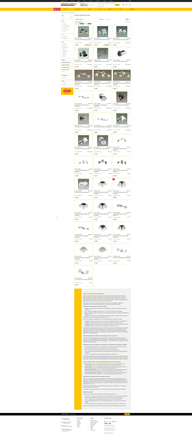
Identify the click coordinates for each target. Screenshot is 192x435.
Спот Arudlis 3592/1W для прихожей (82, 148)
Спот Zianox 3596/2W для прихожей (82, 39)
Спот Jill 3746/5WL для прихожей (82, 192)
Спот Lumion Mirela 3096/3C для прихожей (82, 171)
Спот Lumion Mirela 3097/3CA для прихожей (120, 171)
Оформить (127, 414)
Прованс (64, 54)
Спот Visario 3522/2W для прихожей (121, 39)
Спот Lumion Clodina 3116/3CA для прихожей (82, 258)
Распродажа (79, 423)
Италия (64, 83)
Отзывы (84, 1)
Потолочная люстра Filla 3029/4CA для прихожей (121, 84)
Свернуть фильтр (79, 19)
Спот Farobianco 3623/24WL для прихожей (81, 105)
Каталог (57, 9)
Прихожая (81, 23)
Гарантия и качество (93, 422)
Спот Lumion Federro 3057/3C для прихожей (101, 193)
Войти (130, 1)
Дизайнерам (98, 1)
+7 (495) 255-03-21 (87, 5)
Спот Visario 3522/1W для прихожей (102, 39)
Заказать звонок (73, 414)
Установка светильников (94, 421)
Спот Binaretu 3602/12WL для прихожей (83, 279)
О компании (80, 418)
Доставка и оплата (64, 1)
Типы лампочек (92, 430)
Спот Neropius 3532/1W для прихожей (83, 61)
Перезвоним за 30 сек (101, 3)
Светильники (66, 29)
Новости (91, 427)
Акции (78, 425)
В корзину (87, 44)
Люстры (65, 24)
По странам (79, 422)
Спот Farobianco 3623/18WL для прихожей (81, 236)
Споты (69, 12)
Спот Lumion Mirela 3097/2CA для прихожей (101, 171)
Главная (62, 12)
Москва (85, 3)
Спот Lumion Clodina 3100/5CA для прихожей (120, 236)
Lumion (64, 77)
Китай (64, 84)
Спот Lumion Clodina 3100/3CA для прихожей (101, 236)
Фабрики (78, 421)
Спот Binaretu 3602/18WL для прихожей (121, 257)
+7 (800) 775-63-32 (87, 4)
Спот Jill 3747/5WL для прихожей (120, 61)
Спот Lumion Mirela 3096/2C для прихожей (120, 149)
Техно (64, 56)
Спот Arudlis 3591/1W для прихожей (121, 126)
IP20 (64, 71)
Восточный (65, 45)
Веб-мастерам (92, 424)
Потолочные (65, 38)
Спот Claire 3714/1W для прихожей (82, 126)
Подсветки (65, 27)
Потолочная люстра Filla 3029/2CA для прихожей (83, 84)
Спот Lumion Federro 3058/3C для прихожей (82, 214)
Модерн (65, 52)
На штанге (65, 36)
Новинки (78, 424)
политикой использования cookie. (109, 430)
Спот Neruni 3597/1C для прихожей (101, 148)
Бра (64, 22)
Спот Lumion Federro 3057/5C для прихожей (120, 193)
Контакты (111, 1)
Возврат (78, 1)
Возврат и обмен (93, 423)
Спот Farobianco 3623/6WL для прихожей (100, 105)
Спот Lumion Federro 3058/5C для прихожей (101, 214)
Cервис (92, 418)
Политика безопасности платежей (109, 425)
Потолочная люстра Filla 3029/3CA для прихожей (102, 84)
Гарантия (72, 1)
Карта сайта (79, 426)
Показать (66, 91)
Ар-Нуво (64, 44)
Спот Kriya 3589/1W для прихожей (101, 61)
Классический (65, 47)
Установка (91, 1)
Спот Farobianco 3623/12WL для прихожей (120, 214)
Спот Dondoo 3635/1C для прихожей (121, 105)
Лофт (64, 49)
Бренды (104, 1)
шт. (120, 414)
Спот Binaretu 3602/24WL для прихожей (102, 126)
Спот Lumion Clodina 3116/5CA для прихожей (101, 258)
